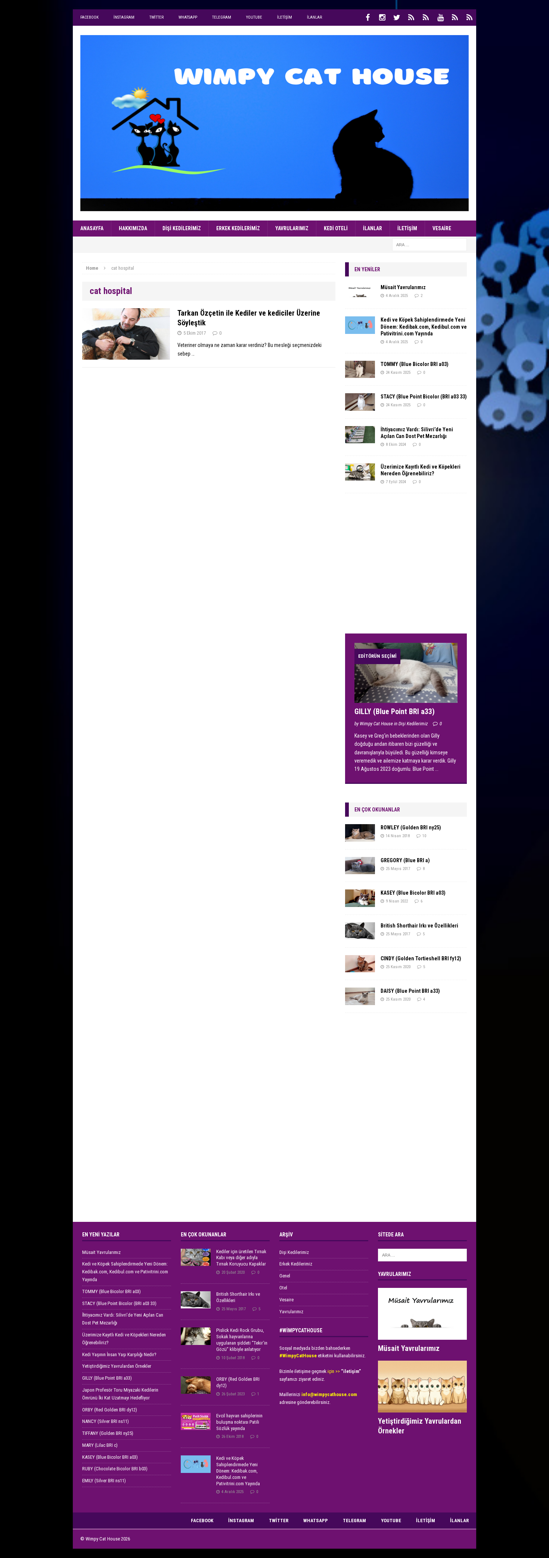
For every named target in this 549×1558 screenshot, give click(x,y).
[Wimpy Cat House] (274, 123)
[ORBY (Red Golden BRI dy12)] (196, 1389)
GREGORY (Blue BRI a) (405, 860)
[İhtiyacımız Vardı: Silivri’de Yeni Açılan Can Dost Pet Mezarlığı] (360, 439)
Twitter (156, 17)
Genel (284, 1276)
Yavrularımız (291, 228)
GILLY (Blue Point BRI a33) (394, 711)
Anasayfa (91, 228)
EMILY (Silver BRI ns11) (104, 1480)
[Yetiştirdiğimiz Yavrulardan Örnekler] (422, 1408)
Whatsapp (188, 17)
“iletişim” (351, 1371)
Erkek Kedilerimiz (238, 228)
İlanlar (314, 17)
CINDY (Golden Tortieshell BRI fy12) (421, 958)
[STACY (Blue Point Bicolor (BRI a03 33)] (360, 406)
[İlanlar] (469, 17)
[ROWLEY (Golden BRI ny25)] (360, 837)
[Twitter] (396, 17)
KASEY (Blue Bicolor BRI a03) (413, 893)
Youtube (254, 17)
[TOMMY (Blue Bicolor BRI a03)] (360, 374)
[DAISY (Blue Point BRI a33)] (360, 1001)
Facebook (89, 17)
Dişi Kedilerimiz (181, 228)
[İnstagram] (382, 17)
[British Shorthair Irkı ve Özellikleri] (360, 935)
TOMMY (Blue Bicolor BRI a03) (415, 364)
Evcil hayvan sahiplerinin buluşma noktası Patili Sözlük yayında (239, 1422)
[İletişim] (455, 17)
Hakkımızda (133, 228)
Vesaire (441, 228)
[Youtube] (440, 17)
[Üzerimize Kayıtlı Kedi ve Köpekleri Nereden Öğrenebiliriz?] (360, 476)
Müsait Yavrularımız (403, 287)
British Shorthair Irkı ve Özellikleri (419, 926)
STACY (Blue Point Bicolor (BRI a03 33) (424, 397)
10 (424, 835)
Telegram (221, 17)
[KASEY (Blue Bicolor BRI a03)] (360, 902)
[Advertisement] (401, 566)
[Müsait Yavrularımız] (360, 297)
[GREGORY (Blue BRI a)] (360, 870)
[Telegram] (425, 17)
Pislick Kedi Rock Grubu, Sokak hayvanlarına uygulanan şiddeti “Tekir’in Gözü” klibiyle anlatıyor (241, 1339)
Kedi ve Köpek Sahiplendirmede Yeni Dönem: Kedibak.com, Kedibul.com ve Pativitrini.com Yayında (424, 326)
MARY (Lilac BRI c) (100, 1445)
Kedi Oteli (336, 228)
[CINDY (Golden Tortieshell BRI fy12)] (360, 968)
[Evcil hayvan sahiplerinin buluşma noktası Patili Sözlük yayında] (196, 1426)
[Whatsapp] (411, 17)
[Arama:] (429, 244)
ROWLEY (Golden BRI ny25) (411, 827)
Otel (283, 1287)
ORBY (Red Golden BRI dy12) (109, 1409)
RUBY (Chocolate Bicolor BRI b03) (115, 1468)
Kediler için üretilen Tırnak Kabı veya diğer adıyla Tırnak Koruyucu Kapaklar (241, 1258)
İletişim (284, 17)
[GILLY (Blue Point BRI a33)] (406, 699)
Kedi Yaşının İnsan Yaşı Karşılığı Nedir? (119, 1354)
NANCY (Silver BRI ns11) (105, 1421)
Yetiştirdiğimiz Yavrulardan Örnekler (116, 1366)
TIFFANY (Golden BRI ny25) (107, 1433)
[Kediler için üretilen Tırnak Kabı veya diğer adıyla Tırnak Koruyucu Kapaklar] (196, 1261)
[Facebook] (367, 17)
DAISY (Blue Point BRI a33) (410, 991)
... (436, 769)
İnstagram (124, 17)
